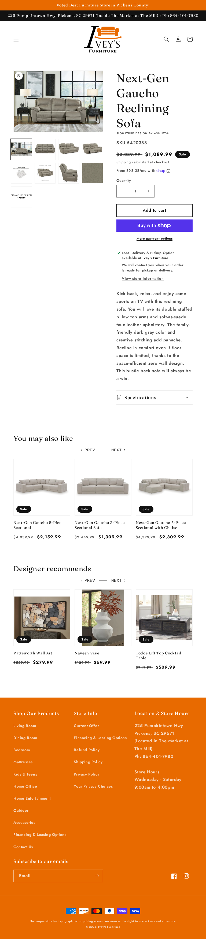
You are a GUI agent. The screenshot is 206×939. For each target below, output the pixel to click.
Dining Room (25, 737)
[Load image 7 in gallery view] (68, 173)
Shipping (123, 162)
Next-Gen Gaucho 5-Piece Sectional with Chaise (161, 525)
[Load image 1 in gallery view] (21, 149)
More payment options (154, 238)
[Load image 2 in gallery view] (45, 149)
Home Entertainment (32, 798)
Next (116, 450)
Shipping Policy (88, 762)
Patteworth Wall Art (32, 653)
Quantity (123, 180)
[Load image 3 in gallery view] (68, 149)
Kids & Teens (25, 774)
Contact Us (23, 846)
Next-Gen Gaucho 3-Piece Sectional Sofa (99, 525)
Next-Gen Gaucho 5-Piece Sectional (38, 525)
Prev (89, 450)
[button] (16, 39)
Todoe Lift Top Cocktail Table (158, 655)
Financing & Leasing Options (39, 834)
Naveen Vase (87, 653)
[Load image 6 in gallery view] (45, 173)
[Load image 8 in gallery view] (92, 173)
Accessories (24, 822)
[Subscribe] (97, 876)
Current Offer (86, 725)
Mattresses (23, 762)
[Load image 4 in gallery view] (92, 149)
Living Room (24, 725)
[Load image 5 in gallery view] (21, 173)
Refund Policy (87, 749)
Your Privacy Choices (93, 786)
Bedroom (21, 749)
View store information (143, 278)
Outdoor (20, 810)
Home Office (25, 786)
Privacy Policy (86, 774)
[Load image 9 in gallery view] (21, 196)
